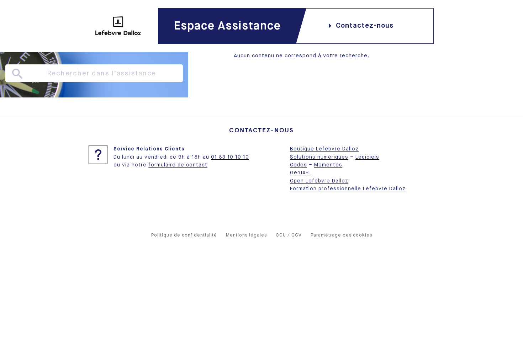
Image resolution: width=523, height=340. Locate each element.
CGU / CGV (289, 235)
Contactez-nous (364, 25)
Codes (298, 165)
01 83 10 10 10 (230, 157)
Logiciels (367, 157)
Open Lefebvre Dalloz (319, 181)
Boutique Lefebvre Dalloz (324, 149)
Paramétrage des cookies (341, 235)
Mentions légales (246, 235)
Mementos (328, 165)
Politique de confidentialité (184, 235)
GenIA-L (300, 172)
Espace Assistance (227, 26)
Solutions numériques (319, 157)
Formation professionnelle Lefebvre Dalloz (348, 188)
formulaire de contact (177, 165)
